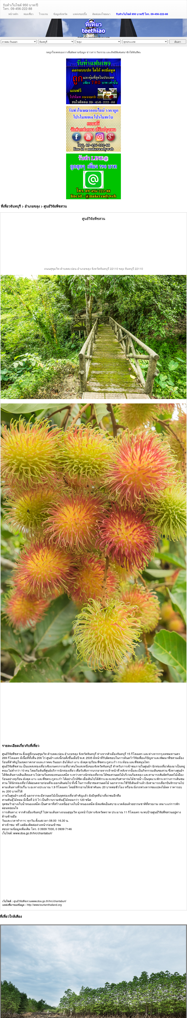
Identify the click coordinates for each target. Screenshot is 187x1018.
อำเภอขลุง (32, 206)
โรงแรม (43, 14)
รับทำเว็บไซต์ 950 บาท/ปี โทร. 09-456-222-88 (142, 14)
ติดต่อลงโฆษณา (101, 14)
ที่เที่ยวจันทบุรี (11, 206)
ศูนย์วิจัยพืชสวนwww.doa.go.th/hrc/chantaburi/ (40, 901)
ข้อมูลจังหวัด (60, 14)
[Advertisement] (93, 244)
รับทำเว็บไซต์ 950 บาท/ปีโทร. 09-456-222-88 (20, 5)
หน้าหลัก (13, 14)
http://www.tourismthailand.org (44, 904)
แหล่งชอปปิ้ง (80, 14)
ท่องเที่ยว (28, 14)
